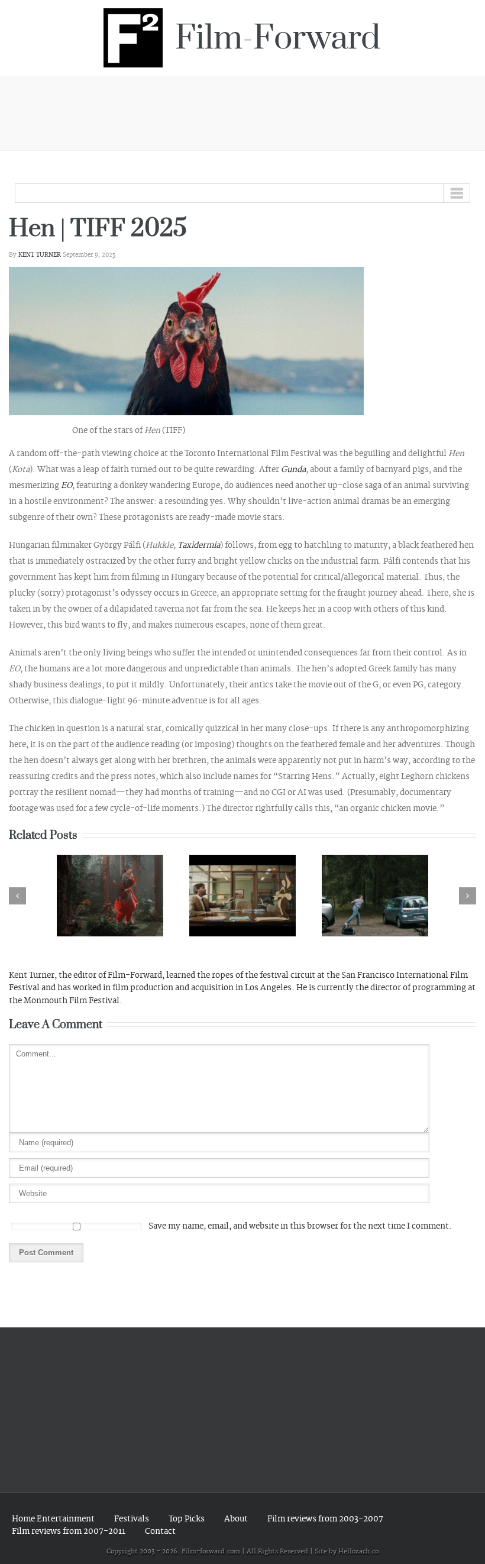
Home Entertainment (53, 1519)
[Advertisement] (242, 111)
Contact (160, 1531)
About (236, 1519)
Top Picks (187, 1519)
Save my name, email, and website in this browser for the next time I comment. (300, 1226)
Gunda (293, 469)
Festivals (131, 1519)
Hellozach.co (358, 1551)
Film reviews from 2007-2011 (68, 1531)
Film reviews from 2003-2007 (325, 1519)
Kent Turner (39, 254)
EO (66, 485)
